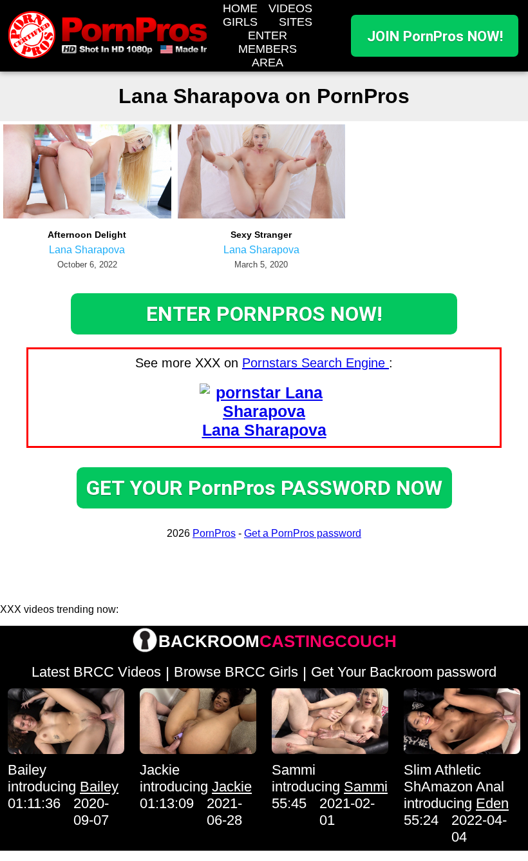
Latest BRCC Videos (96, 672)
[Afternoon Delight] (87, 214)
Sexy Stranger (261, 234)
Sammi (294, 770)
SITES (295, 21)
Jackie (160, 770)
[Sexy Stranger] (262, 214)
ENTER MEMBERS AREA (267, 49)
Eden (492, 803)
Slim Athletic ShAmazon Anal (454, 778)
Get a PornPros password (302, 533)
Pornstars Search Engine (315, 363)
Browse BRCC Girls (236, 672)
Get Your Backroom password (403, 672)
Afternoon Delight (87, 234)
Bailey (27, 770)
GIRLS (240, 21)
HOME (240, 8)
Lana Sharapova (87, 249)
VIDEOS (290, 8)
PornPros (214, 533)
